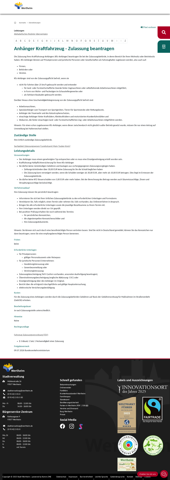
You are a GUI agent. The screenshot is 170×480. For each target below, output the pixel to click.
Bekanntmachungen (68, 385)
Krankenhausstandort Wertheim (72, 394)
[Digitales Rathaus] (163, 47)
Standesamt (64, 400)
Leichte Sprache (101, 477)
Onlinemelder (65, 388)
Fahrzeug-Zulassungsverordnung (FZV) (31, 335)
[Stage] (80, 427)
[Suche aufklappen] (163, 33)
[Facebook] (62, 426)
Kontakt (130, 477)
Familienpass (65, 397)
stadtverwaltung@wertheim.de (20, 391)
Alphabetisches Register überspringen (31, 34)
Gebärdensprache (117, 477)
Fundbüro (64, 391)
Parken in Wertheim (74, 406)
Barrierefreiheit (86, 477)
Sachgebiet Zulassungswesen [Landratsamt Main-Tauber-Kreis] (42, 146)
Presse (62, 415)
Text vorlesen (149, 27)
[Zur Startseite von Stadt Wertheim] (28, 5)
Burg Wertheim (66, 412)
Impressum (73, 477)
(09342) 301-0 (13, 394)
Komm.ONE (46, 477)
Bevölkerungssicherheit (69, 403)
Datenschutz (61, 477)
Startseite (22, 23)
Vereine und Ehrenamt (69, 409)
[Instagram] (71, 426)
